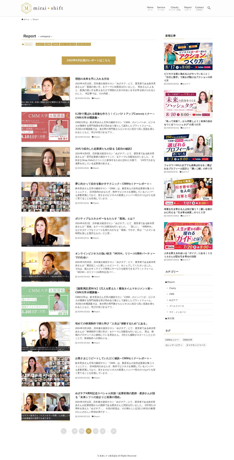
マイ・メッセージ (68, 44)
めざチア (40, 44)
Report (171, 282)
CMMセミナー (172, 340)
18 (74, 431)
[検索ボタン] (209, 8)
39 (113, 431)
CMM (48, 44)
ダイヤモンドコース (196, 345)
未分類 (170, 318)
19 (81, 431)
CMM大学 (187, 340)
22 (102, 431)
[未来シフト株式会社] (42, 8)
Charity (56, 44)
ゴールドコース (83, 44)
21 (95, 431)
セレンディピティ (173, 345)
